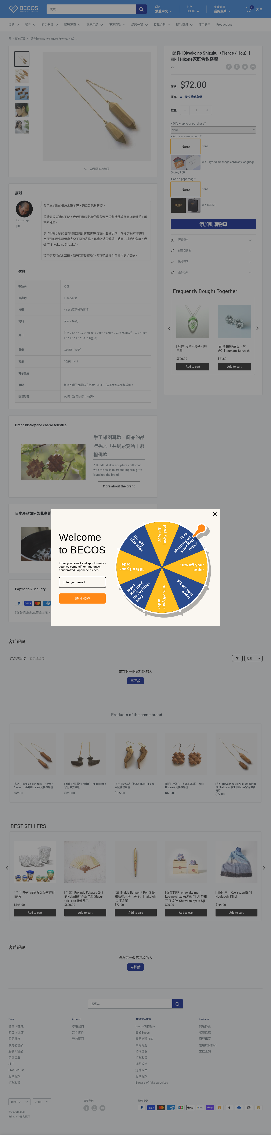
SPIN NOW (82, 598)
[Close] (215, 514)
